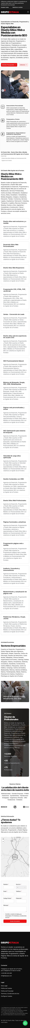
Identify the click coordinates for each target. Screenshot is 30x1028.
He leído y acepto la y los (15, 915)
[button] (15, 857)
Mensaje (6, 905)
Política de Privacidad (7, 991)
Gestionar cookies (18, 7)
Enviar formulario (15, 921)
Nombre (6, 884)
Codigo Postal (7, 898)
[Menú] (28, 12)
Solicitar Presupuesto (8, 64)
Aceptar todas (5, 7)
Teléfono (18, 891)
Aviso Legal (4, 986)
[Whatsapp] (25, 1023)
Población (19, 898)
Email (5, 891)
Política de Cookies (6, 988)
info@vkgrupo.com (6, 976)
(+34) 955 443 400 (6, 973)
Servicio (18, 884)
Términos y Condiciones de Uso (10, 993)
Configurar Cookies (6, 996)
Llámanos (22, 64)
